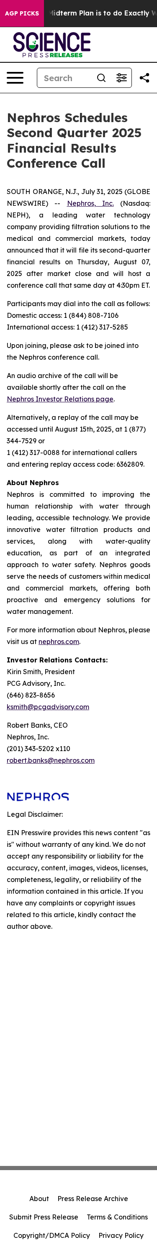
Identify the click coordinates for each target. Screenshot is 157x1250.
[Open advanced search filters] (121, 77)
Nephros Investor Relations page (60, 399)
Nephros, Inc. (90, 203)
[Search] (101, 77)
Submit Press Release (43, 1217)
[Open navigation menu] (15, 77)
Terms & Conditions (117, 1217)
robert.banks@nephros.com (51, 760)
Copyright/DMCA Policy (51, 1235)
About (39, 1198)
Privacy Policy (121, 1235)
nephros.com (59, 641)
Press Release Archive (92, 1198)
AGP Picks (22, 13)
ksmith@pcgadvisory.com (48, 707)
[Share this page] (144, 77)
